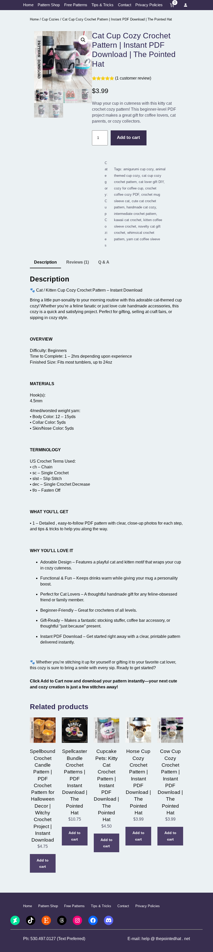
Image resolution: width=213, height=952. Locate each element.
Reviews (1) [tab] (77, 262)
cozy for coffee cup (128, 188)
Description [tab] (45, 262)
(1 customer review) (133, 78)
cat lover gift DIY (151, 182)
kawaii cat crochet (127, 220)
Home (34, 19)
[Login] (185, 5)
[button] (83, 40)
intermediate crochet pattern (135, 214)
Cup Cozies (50, 19)
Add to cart (128, 137)
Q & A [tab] (103, 262)
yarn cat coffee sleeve (143, 239)
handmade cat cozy (141, 207)
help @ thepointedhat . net (166, 938)
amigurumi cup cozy (138, 169)
